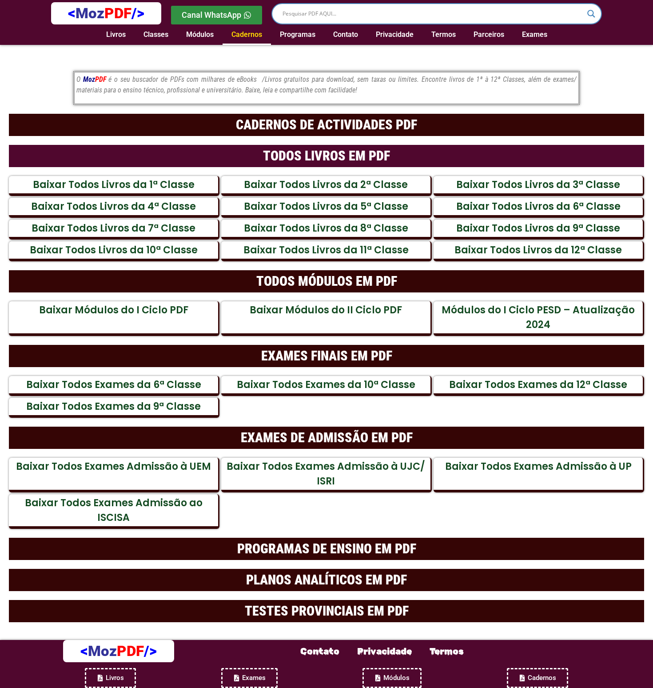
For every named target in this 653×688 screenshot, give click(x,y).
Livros (116, 34)
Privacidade (395, 34)
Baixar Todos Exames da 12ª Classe (538, 385)
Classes (155, 34)
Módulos (200, 34)
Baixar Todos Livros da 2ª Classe (326, 185)
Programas (297, 34)
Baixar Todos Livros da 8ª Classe (326, 228)
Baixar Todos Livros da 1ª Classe (114, 185)
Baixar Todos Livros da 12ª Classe (538, 250)
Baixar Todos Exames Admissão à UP (538, 466)
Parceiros (489, 34)
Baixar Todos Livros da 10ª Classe (114, 250)
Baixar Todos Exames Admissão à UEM (113, 466)
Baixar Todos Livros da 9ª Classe (538, 228)
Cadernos (246, 34)
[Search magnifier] (591, 14)
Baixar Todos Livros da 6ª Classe (538, 206)
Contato (345, 34)
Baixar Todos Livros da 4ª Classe (113, 206)
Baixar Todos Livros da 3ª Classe (538, 185)
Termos (443, 34)
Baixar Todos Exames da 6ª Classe (113, 385)
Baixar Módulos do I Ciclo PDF (113, 310)
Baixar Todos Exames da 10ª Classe (326, 385)
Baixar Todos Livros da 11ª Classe (326, 250)
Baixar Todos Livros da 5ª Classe (326, 206)
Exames (534, 34)
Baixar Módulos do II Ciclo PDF (326, 310)
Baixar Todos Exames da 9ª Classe (113, 406)
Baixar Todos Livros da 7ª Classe (113, 228)
